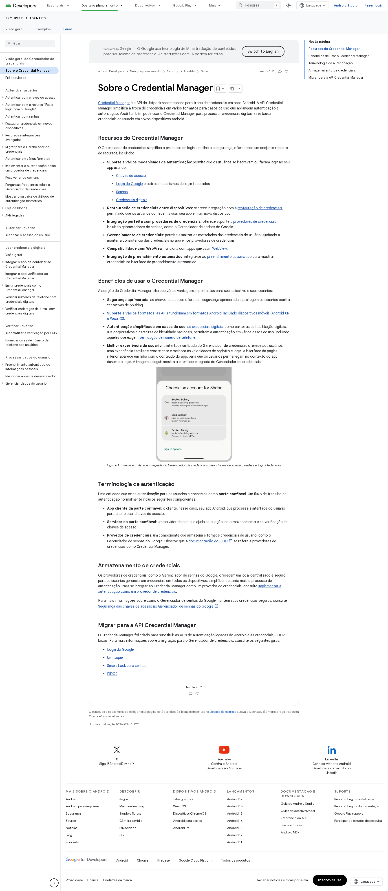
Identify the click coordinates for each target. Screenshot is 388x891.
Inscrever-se (330, 880)
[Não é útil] (286, 71)
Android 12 (234, 835)
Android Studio (346, 5)
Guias (68, 29)
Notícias (71, 828)
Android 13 (234, 828)
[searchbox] (30, 43)
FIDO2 (112, 674)
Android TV (181, 828)
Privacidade (127, 828)
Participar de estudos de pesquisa (358, 821)
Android (71, 799)
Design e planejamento (100, 5)
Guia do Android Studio (297, 804)
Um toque (115, 657)
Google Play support (348, 813)
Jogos (123, 799)
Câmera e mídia (130, 821)
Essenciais (55, 5)
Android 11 (234, 842)
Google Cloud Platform (195, 860)
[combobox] (258, 5)
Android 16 (235, 806)
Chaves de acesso (131, 176)
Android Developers (111, 71)
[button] (29, 97)
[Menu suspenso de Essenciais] (70, 5)
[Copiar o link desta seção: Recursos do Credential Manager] (187, 138)
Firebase (163, 860)
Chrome (142, 860)
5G (121, 835)
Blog (69, 835)
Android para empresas (82, 806)
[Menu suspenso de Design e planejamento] (124, 5)
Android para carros (187, 821)
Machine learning (131, 806)
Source (71, 821)
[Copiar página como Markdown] (232, 88)
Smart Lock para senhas (126, 666)
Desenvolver (145, 5)
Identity (38, 18)
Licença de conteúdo (224, 712)
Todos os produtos (235, 860)
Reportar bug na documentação (357, 806)
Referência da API (293, 818)
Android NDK (290, 832)
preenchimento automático (229, 256)
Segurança (74, 813)
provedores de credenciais (254, 221)
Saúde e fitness (130, 813)
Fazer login (374, 5)
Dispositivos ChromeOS (189, 813)
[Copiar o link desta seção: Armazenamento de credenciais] (184, 566)
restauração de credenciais (260, 208)
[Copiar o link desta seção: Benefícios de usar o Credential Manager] (207, 281)
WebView (219, 248)
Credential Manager (114, 103)
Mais (212, 5)
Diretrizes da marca (117, 880)
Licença (93, 880)
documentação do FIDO (208, 541)
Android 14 (235, 821)
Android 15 (234, 813)
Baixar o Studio (291, 825)
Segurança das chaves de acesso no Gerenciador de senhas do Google (156, 606)
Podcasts (72, 842)
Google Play (182, 5)
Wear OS (179, 806)
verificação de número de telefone (167, 337)
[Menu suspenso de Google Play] (198, 5)
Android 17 (234, 799)
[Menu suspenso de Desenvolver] (161, 5)
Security (14, 18)
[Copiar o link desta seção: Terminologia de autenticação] (178, 484)
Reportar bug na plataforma (354, 799)
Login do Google (129, 184)
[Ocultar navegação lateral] (54, 882)
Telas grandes (183, 799)
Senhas (122, 192)
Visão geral (14, 29)
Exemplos (43, 29)
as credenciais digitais (205, 327)
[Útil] (279, 71)
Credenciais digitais (131, 200)
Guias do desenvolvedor (298, 811)
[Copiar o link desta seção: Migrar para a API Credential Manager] (200, 625)
